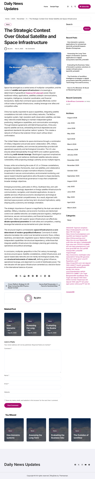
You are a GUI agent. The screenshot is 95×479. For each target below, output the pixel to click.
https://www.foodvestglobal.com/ (78, 234)
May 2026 (71, 133)
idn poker (85, 282)
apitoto (82, 271)
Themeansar (63, 476)
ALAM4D (86, 244)
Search (69, 24)
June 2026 (71, 128)
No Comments (30, 48)
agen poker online (72, 284)
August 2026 (72, 118)
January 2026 (72, 155)
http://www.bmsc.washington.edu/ (78, 255)
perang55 (79, 267)
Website (7, 392)
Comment (8, 348)
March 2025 (71, 208)
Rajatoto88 (83, 240)
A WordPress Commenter (75, 101)
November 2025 (73, 165)
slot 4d (87, 284)
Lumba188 (78, 251)
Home (46, 6)
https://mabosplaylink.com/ (75, 230)
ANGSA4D (69, 228)
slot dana (72, 246)
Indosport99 (70, 251)
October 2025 (72, 171)
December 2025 (73, 160)
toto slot (79, 248)
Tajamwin (77, 228)
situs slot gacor (75, 242)
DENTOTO (69, 273)
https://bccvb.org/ (72, 240)
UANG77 (73, 265)
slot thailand (77, 236)
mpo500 (69, 236)
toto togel (76, 232)
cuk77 (76, 261)
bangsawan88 (71, 267)
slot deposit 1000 (77, 278)
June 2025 (71, 192)
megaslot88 (70, 292)
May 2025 (71, 197)
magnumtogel (71, 253)
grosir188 (73, 248)
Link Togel (83, 273)
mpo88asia (80, 276)
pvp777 (81, 284)
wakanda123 (70, 257)
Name (6, 375)
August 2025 (72, 181)
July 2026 (71, 123)
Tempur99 (78, 257)
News (8, 24)
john (39, 297)
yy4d (68, 242)
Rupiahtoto (70, 261)
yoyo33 (84, 259)
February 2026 (72, 149)
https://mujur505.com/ (74, 263)
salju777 (78, 282)
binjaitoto (84, 228)
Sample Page (54, 6)
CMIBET (76, 273)
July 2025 (71, 186)
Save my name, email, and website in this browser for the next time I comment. (32, 400)
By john (10, 48)
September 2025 (73, 176)
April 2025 (71, 202)
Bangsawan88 (71, 276)
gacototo (86, 257)
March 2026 (71, 144)
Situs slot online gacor (74, 259)
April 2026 (71, 139)
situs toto (73, 244)
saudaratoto (76, 271)
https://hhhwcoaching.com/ (75, 238)
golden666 (85, 265)
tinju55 (79, 265)
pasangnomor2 (81, 246)
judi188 (85, 248)
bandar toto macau (72, 269)
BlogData (53, 476)
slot (67, 246)
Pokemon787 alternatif (34, 93)
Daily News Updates (22, 464)
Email (6, 384)
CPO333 (80, 244)
